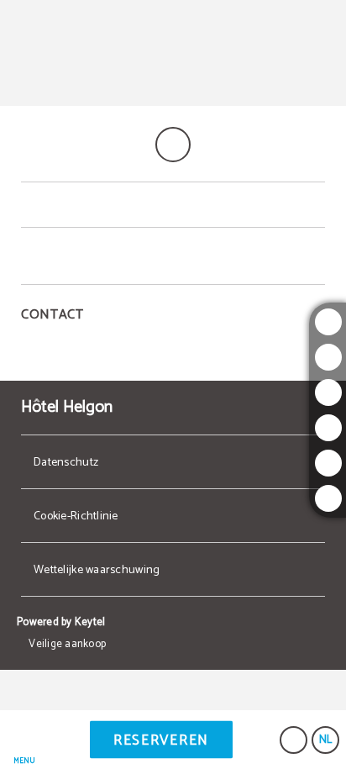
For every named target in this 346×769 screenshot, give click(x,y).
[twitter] (328, 357)
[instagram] (328, 321)
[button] (24, 740)
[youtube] (328, 427)
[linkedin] (328, 498)
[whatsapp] (328, 463)
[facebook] (328, 392)
